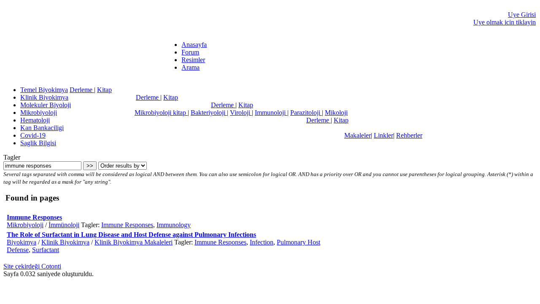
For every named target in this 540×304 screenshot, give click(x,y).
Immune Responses (34, 217)
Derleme (82, 89)
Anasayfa (194, 44)
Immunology (174, 224)
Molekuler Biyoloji (45, 105)
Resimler (193, 59)
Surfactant (45, 249)
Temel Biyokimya (44, 89)
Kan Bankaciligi (42, 127)
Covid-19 (33, 135)
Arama (190, 67)
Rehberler (409, 135)
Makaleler (357, 135)
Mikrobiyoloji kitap (161, 112)
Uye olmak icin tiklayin (504, 22)
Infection (261, 242)
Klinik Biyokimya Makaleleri (133, 242)
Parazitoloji (306, 112)
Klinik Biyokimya (44, 97)
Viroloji (241, 112)
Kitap (104, 89)
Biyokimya (21, 242)
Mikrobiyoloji (38, 112)
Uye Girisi (522, 14)
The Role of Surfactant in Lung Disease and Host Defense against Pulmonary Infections (131, 234)
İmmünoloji (64, 224)
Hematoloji (35, 120)
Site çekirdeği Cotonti (32, 266)
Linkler (383, 135)
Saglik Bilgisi (38, 143)
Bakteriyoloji (209, 112)
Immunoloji (271, 112)
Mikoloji (336, 112)
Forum (190, 52)
